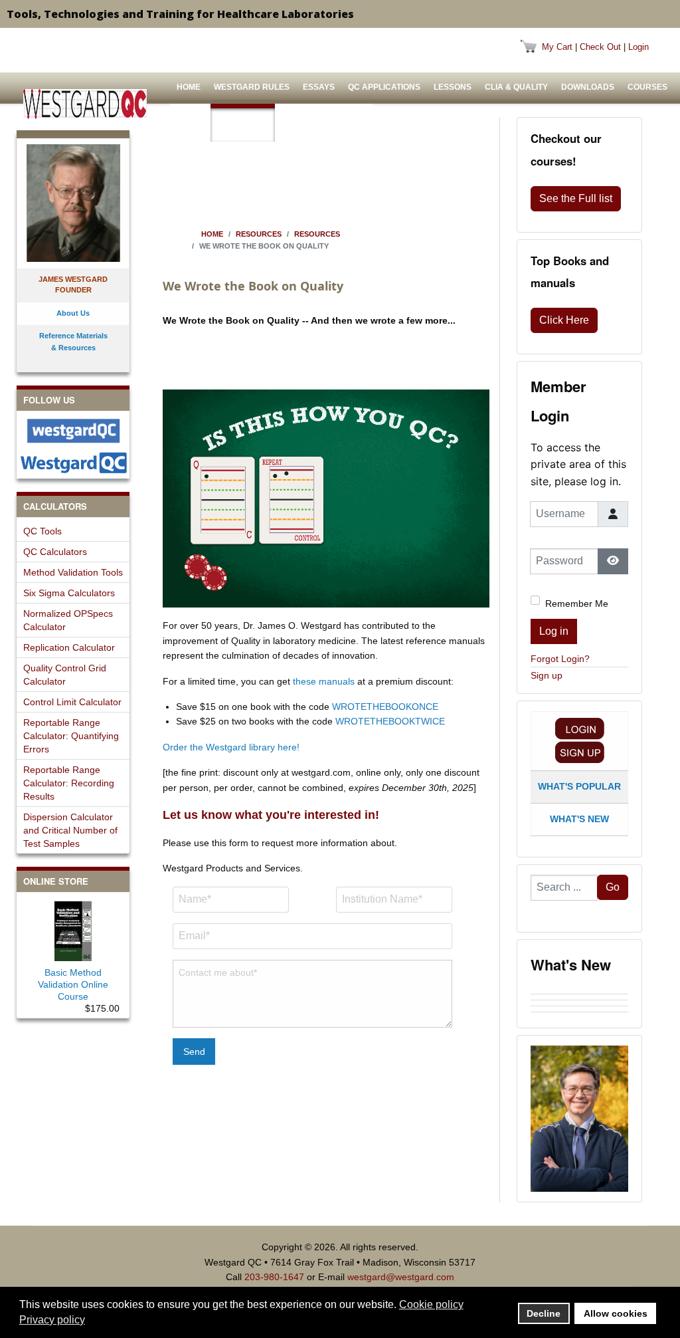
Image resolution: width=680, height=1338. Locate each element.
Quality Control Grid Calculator (64, 675)
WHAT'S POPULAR (579, 786)
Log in (553, 631)
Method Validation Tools (73, 572)
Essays (319, 87)
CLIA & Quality (516, 87)
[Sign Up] (579, 752)
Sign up (546, 675)
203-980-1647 (274, 1277)
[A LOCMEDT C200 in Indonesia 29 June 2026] (579, 1015)
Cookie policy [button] (431, 1304)
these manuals (324, 681)
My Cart (557, 47)
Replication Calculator (69, 647)
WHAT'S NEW (579, 819)
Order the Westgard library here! (231, 747)
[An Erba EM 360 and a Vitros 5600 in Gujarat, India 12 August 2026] (579, 1003)
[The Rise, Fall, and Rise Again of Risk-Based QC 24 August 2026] (579, 997)
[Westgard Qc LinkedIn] (73, 463)
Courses (647, 87)
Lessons (452, 87)
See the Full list (575, 198)
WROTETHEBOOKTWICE (390, 721)
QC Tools (42, 531)
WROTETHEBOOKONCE (385, 706)
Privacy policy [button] (52, 1319)
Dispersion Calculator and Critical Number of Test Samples (70, 830)
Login (638, 47)
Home (189, 87)
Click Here (564, 320)
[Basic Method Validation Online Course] (73, 928)
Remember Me (576, 603)
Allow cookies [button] (615, 1313)
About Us (302, 125)
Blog (351, 125)
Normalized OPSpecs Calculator (68, 620)
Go (613, 887)
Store (190, 125)
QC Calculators (55, 551)
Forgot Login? (560, 658)
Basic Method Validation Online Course (73, 984)
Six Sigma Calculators (69, 593)
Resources (242, 125)
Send (194, 1051)
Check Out (600, 47)
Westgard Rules (252, 87)
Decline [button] (543, 1313)
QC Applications (384, 87)
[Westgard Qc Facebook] (73, 431)
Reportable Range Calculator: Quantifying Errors (71, 735)
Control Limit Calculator (72, 702)
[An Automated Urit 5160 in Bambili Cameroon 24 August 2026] (579, 991)
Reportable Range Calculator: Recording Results (68, 783)
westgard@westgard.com (400, 1277)
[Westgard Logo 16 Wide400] (85, 104)
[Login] (579, 728)
